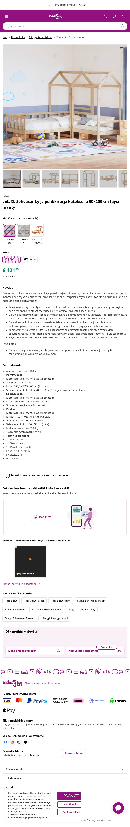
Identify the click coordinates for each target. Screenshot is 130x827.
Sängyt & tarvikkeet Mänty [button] (81, 609)
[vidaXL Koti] (55, 16)
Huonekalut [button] (11, 600)
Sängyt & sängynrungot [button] (55, 618)
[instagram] (12, 742)
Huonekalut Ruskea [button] (34, 600)
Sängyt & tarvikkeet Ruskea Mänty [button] (21, 618)
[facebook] (5, 742)
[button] (9, 234)
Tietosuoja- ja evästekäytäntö (31, 817)
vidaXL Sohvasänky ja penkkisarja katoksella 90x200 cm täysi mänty (61, 204)
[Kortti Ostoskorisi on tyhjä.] (123, 16)
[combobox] (65, 26)
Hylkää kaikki (71, 804)
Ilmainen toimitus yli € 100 (70, 4)
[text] (11, 271)
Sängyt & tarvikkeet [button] (15, 609)
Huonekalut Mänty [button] (60, 600)
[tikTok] (25, 742)
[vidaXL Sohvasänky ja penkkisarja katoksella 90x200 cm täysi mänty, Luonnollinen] (65, 107)
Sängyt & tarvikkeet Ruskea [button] (46, 609)
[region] (43, 805)
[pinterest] (18, 742)
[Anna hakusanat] (122, 26)
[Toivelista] (114, 16)
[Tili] (105, 16)
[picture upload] (81, 517)
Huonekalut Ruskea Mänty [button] (91, 600)
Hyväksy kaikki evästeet (71, 795)
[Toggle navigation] (6, 16)
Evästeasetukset (71, 812)
